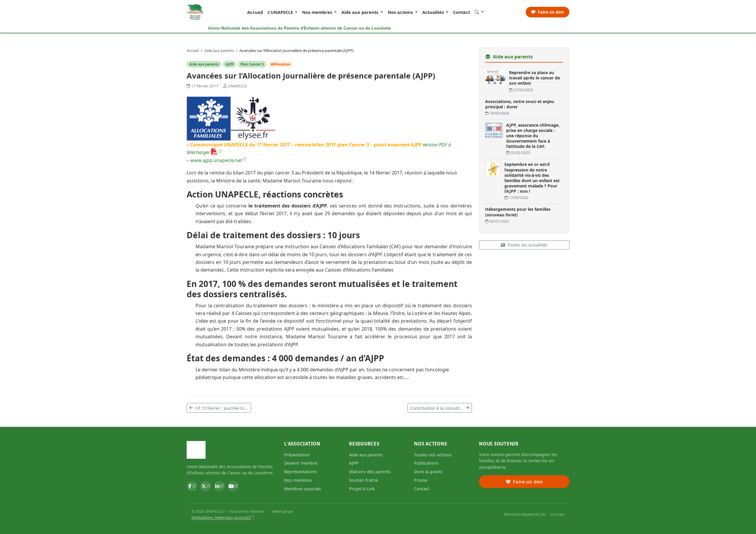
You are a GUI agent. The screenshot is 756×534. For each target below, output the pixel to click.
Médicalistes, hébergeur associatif (221, 517)
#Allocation (281, 64)
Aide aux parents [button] (360, 12)
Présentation (297, 455)
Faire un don (550, 12)
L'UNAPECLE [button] (281, 12)
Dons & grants (428, 471)
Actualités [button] (433, 12)
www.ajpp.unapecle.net (216, 160)
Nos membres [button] (317, 12)
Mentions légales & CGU (525, 514)
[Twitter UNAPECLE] (205, 486)
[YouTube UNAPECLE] (233, 486)
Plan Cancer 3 (252, 64)
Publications (426, 463)
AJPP (230, 64)
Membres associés (302, 488)
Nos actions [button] (401, 12)
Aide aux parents (219, 50)
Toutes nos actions (433, 455)
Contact (461, 12)
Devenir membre (300, 463)
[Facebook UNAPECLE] (192, 486)
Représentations (300, 471)
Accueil (255, 12)
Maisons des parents (370, 471)
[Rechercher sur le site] (479, 11)
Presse (420, 480)
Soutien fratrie (363, 480)
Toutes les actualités (527, 245)
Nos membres (298, 480)
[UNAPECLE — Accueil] (195, 12)
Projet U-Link (362, 488)
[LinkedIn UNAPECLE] (219, 486)
